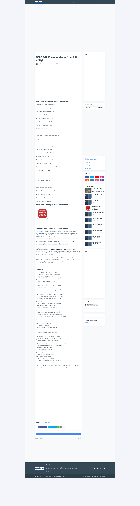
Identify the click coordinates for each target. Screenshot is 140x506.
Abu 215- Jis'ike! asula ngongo (98, 213)
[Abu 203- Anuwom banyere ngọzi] (88, 220)
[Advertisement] (70, 28)
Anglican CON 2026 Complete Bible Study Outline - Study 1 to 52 (98, 190)
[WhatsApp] (57, 427)
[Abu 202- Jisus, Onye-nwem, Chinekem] (88, 226)
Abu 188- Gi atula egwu (96, 201)
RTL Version (102, 476)
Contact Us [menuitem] (67, 6)
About (88, 476)
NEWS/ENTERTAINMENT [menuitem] (56, 2)
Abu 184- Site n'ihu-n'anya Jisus (97, 231)
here (77, 238)
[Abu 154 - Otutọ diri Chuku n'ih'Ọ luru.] (88, 238)
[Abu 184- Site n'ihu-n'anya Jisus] (88, 232)
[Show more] (64, 427)
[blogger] (87, 180)
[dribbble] (97, 180)
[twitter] (92, 177)
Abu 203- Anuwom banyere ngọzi (97, 219)
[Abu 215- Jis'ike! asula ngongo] (88, 214)
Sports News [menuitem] (76, 2)
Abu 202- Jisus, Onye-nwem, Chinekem (98, 225)
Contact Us (88, 324)
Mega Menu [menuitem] (47, 6)
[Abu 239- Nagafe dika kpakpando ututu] (88, 196)
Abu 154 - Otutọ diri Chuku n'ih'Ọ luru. (97, 237)
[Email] (61, 427)
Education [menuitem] (93, 2)
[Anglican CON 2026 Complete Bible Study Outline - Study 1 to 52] (88, 190)
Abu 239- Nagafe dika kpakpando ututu (97, 195)
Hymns (41, 233)
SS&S (72, 261)
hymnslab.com (60, 231)
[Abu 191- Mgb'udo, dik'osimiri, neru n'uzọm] (88, 244)
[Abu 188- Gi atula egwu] (88, 202)
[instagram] (102, 177)
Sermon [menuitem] (87, 161)
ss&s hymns (47, 422)
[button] (36, 6)
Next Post (79, 438)
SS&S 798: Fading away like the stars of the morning (97, 208)
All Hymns (42, 54)
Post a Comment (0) (58, 433)
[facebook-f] (87, 177)
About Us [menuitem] (87, 166)
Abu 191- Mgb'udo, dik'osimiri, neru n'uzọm (97, 244)
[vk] (92, 180)
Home (37, 54)
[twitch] (102, 180)
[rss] (104, 468)
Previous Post (38, 438)
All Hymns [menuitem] (85, 2)
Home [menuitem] (45, 2)
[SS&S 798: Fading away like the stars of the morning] (88, 208)
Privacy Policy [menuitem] (57, 6)
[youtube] (97, 177)
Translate (96, 305)
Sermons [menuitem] (67, 2)
